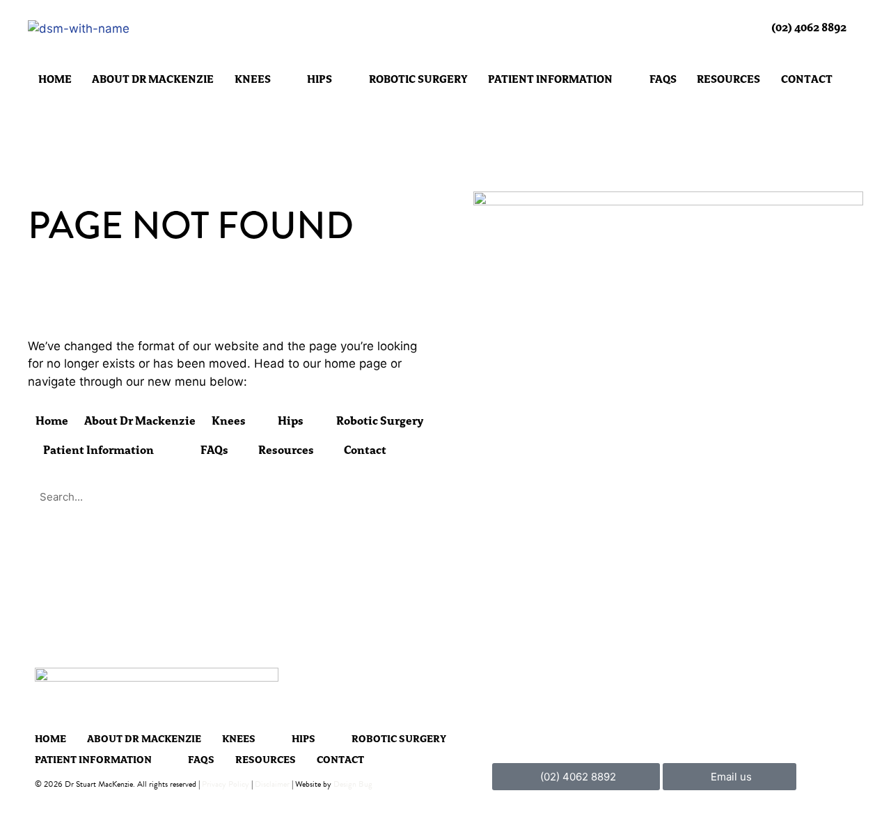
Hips (319, 80)
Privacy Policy (225, 784)
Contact (807, 80)
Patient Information (550, 80)
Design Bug (352, 784)
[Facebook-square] (846, 776)
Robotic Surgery (418, 80)
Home (55, 80)
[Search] (414, 497)
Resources (728, 80)
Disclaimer (272, 784)
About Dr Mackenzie (153, 80)
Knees (253, 80)
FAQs (663, 80)
